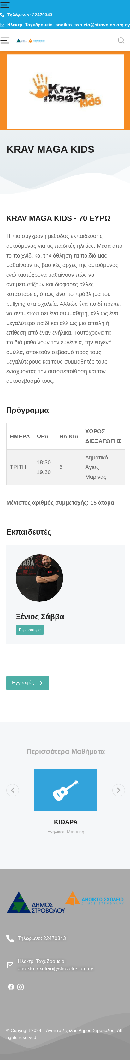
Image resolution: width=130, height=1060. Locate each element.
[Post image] (39, 578)
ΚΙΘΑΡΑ (66, 822)
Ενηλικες (55, 831)
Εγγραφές (23, 682)
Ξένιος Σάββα (40, 616)
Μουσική (75, 831)
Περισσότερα (30, 630)
